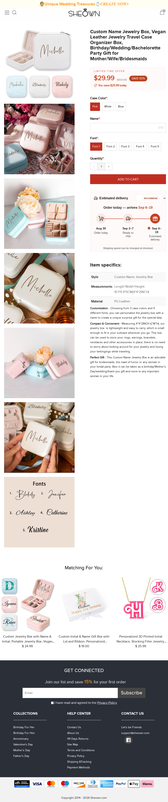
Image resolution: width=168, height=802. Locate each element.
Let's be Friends (131, 727)
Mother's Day (21, 750)
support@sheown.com (135, 733)
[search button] (14, 12)
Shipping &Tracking (79, 761)
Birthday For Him (24, 733)
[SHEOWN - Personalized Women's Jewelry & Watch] (84, 13)
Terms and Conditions (81, 750)
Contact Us (74, 727)
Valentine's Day (23, 744)
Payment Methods (78, 767)
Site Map (72, 744)
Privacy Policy (107, 703)
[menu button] (7, 12)
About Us (73, 733)
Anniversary (20, 738)
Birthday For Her (23, 727)
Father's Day (21, 756)
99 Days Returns (78, 738)
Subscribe (131, 693)
